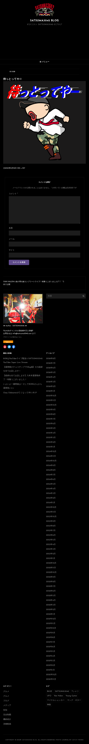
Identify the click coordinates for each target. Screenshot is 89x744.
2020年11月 (51, 679)
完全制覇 (7, 715)
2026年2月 (51, 387)
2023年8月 (51, 526)
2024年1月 (50, 503)
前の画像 (12, 71)
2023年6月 (51, 535)
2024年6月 (51, 479)
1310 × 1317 (21, 168)
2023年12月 (51, 507)
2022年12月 (51, 563)
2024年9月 (51, 466)
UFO (49, 696)
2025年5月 (51, 428)
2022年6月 (51, 591)
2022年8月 (51, 582)
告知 (5, 710)
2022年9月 (51, 577)
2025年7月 (51, 419)
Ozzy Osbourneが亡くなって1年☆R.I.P (20, 393)
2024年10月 (51, 461)
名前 (11, 228)
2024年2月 (51, 498)
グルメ (6, 692)
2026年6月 (51, 368)
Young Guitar (71, 696)
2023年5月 (51, 540)
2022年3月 (51, 605)
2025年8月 (51, 414)
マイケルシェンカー (56, 700)
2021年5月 (50, 651)
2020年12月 (51, 675)
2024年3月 (51, 493)
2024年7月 (51, 475)
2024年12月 (51, 452)
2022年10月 (51, 572)
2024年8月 (51, 470)
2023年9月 (51, 521)
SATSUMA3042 (62, 691)
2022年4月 (51, 600)
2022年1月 (50, 614)
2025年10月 (51, 405)
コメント (13, 194)
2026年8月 (51, 359)
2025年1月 (50, 447)
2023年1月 (50, 558)
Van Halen (58, 696)
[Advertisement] (45, 42)
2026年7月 (51, 363)
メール (12, 239)
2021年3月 (50, 661)
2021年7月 (50, 642)
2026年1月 (50, 391)
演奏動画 (7, 724)
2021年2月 (50, 665)
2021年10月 (51, 628)
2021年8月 (50, 638)
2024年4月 (51, 489)
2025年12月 (51, 396)
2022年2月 (51, 610)
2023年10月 (51, 517)
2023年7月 (51, 531)
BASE (49, 691)
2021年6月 (50, 647)
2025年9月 (51, 410)
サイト (12, 250)
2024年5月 (51, 484)
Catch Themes (78, 740)
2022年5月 (51, 596)
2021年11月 (50, 624)
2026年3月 (51, 382)
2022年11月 (51, 568)
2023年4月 (51, 545)
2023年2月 (51, 554)
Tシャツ (75, 691)
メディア (7, 705)
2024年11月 (51, 456)
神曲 (49, 705)
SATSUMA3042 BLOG (44, 20)
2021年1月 (50, 670)
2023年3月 (51, 549)
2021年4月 (50, 656)
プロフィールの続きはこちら (12, 337)
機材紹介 (7, 719)
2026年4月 (51, 377)
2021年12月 (51, 619)
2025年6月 (51, 424)
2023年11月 (51, 512)
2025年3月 (51, 438)
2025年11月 (51, 400)
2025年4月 (51, 433)
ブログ (6, 701)
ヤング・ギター (74, 700)
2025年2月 (51, 442)
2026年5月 (51, 373)
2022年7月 (51, 586)
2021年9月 (50, 633)
